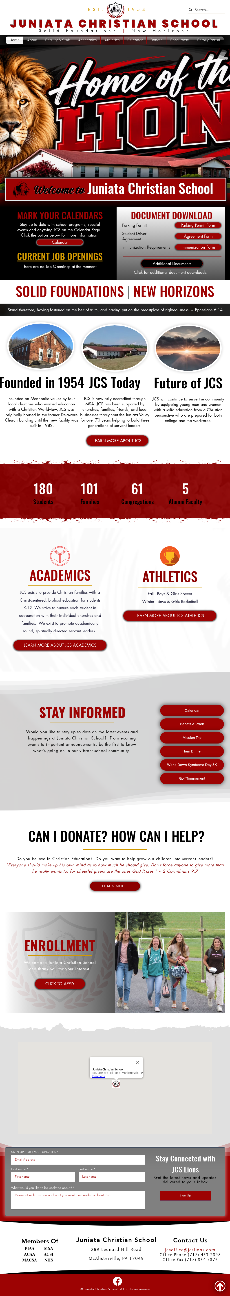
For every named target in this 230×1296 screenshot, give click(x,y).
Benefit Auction (192, 724)
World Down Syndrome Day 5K (192, 765)
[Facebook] (117, 1281)
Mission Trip (192, 737)
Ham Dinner (192, 751)
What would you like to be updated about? (41, 1187)
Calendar (192, 710)
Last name (86, 1168)
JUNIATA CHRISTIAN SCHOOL (115, 23)
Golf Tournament (192, 778)
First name (18, 1168)
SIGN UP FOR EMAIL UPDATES (33, 1151)
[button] (115, 119)
